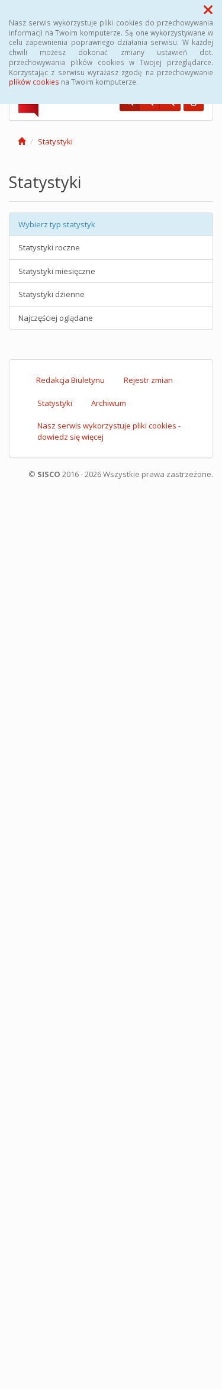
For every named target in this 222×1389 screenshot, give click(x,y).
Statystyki (55, 141)
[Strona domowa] (21, 141)
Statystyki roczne (49, 247)
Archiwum (108, 403)
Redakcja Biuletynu (70, 380)
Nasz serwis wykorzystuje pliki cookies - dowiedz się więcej (109, 431)
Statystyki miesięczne (56, 271)
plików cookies (34, 81)
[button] (208, 9)
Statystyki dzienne (51, 294)
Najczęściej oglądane (55, 317)
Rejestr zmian (148, 380)
